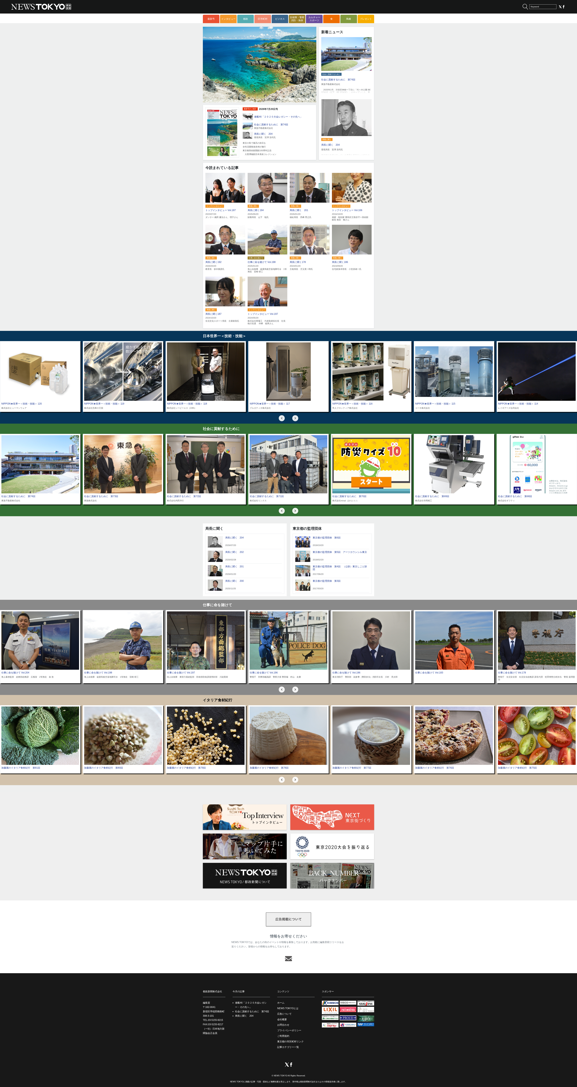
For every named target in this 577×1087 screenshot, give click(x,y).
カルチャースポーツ (314, 19)
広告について (284, 1014)
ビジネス (280, 19)
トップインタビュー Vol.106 (347, 210)
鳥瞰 (348, 19)
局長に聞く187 (213, 314)
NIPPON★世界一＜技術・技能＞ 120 (21, 403)
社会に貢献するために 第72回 (184, 496)
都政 (245, 19)
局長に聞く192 (213, 262)
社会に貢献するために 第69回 (432, 496)
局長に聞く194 (256, 210)
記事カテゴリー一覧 (288, 1047)
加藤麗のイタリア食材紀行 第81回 (20, 768)
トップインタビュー (215, 206)
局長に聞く (326, 139)
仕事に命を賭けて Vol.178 (512, 672)
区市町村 (262, 19)
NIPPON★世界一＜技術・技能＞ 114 (518, 403)
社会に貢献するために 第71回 (267, 496)
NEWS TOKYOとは (287, 1008)
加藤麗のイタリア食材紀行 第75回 (517, 768)
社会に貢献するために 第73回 (101, 496)
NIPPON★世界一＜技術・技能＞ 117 (270, 403)
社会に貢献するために (331, 74)
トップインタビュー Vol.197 (263, 314)
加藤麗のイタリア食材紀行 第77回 (351, 768)
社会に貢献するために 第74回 (271, 124)
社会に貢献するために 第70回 (349, 496)
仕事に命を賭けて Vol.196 (264, 672)
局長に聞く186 (340, 262)
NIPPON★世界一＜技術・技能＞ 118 (187, 403)
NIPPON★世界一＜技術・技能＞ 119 (104, 403)
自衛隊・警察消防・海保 (297, 19)
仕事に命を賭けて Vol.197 (181, 672)
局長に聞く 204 (263, 134)
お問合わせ (283, 1025)
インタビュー (228, 19)
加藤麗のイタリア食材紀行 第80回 (103, 768)
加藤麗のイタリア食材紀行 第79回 (186, 768)
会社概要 (282, 1019)
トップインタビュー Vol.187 (220, 210)
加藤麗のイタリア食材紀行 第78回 (269, 768)
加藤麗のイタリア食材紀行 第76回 (434, 768)
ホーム (280, 1002)
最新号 (211, 19)
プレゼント (366, 19)
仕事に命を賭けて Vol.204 (15, 672)
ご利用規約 (283, 1036)
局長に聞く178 (298, 262)
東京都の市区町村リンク (290, 1041)
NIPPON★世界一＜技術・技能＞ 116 (352, 403)
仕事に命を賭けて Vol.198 (262, 262)
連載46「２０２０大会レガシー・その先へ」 (278, 116)
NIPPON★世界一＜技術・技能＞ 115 (435, 403)
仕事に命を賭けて (256, 258)
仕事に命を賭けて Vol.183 (429, 672)
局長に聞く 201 (299, 210)
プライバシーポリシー (289, 1030)
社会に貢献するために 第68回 (515, 496)
